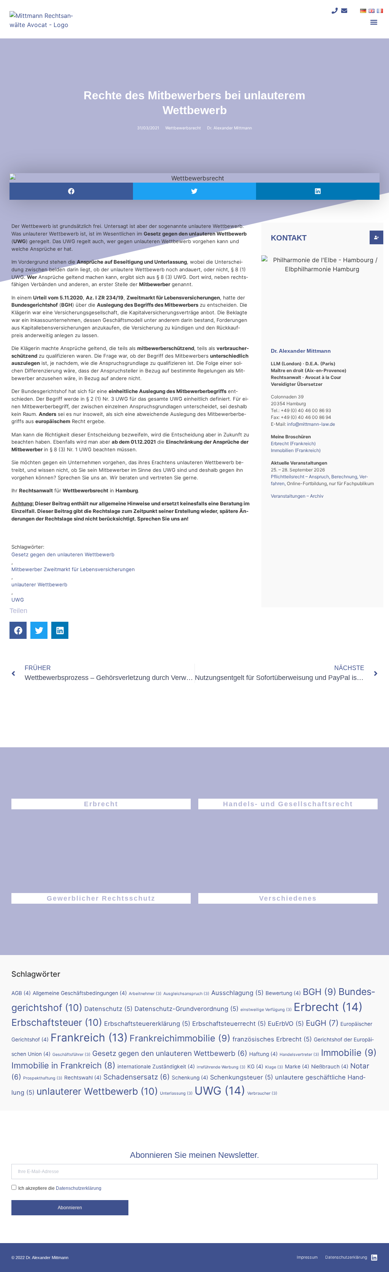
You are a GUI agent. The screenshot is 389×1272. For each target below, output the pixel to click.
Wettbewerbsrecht (183, 128)
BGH (320, 991)
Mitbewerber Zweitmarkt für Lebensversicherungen (73, 569)
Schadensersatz (136, 1077)
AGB (21, 993)
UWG (17, 600)
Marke (297, 1066)
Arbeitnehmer (145, 993)
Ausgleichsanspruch (186, 993)
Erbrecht (101, 804)
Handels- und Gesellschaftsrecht (288, 804)
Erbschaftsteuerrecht (229, 1023)
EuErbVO (286, 1023)
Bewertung (283, 993)
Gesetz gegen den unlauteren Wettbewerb (62, 554)
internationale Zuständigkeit (156, 1066)
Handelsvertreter (299, 1054)
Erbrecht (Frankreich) (293, 443)
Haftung (263, 1054)
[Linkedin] (374, 1257)
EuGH (322, 1023)
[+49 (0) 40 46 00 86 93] (335, 11)
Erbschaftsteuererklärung (147, 1023)
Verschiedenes (288, 898)
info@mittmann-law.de (311, 424)
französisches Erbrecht (272, 1039)
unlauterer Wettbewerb (39, 584)
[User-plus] (376, 237)
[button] (374, 22)
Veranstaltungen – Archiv (297, 496)
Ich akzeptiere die (59, 1188)
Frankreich (89, 1037)
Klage (274, 1067)
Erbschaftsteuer (56, 1022)
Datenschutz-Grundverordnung (186, 1009)
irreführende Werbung (221, 1067)
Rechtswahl (82, 1078)
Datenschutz (108, 1009)
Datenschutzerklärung (78, 1188)
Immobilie (349, 1052)
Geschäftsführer (71, 1054)
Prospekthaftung (42, 1078)
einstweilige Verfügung (266, 1009)
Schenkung (190, 1078)
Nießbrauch (329, 1066)
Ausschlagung (237, 993)
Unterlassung (176, 1093)
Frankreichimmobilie (180, 1038)
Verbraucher (262, 1093)
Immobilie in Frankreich (63, 1065)
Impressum (307, 1257)
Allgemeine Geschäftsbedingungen (80, 993)
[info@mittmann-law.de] (344, 11)
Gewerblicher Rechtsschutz (101, 898)
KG (255, 1066)
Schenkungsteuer (241, 1077)
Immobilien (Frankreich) (296, 450)
